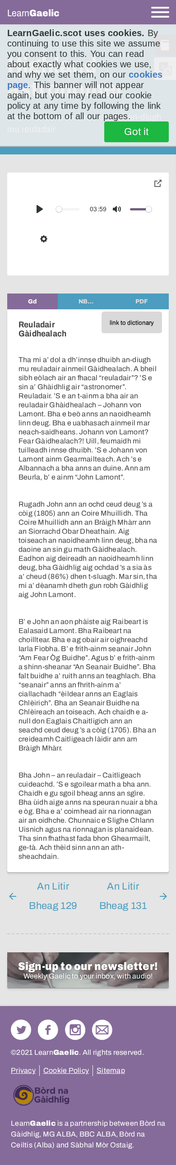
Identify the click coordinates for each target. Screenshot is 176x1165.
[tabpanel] (88, 590)
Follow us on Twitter (21, 1030)
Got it (136, 131)
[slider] (67, 209)
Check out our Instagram (75, 1030)
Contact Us (102, 1030)
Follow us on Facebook (48, 1030)
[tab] (32, 301)
